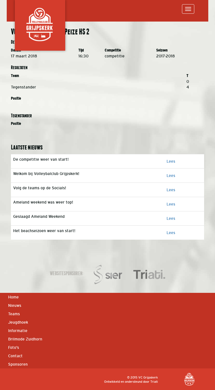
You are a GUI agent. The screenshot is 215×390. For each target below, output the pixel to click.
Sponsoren (18, 364)
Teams (14, 314)
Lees (171, 161)
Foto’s (13, 347)
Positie (16, 98)
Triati (154, 381)
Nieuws (14, 305)
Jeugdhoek (18, 322)
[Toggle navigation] (188, 9)
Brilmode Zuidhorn (25, 339)
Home (13, 297)
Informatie (17, 330)
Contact (15, 356)
